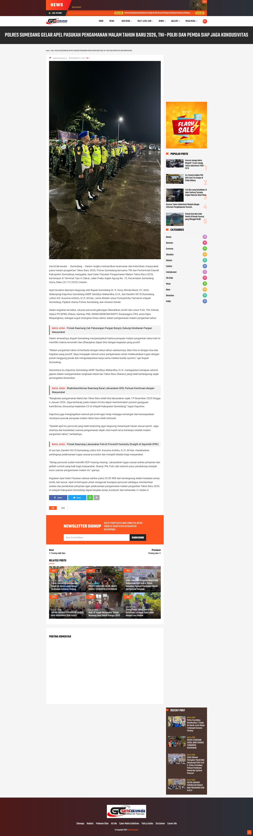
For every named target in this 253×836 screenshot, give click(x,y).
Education (170, 255)
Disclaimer (160, 823)
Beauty (168, 237)
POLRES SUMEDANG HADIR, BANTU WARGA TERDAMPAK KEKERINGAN (197, 13)
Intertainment (171, 272)
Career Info (172, 823)
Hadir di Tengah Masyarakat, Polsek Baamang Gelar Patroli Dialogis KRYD (104, 614)
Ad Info (114, 823)
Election (169, 260)
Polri (63, 508)
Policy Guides (147, 823)
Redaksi (90, 823)
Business (169, 243)
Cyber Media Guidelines (129, 823)
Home (101, 21)
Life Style (169, 278)
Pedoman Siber (102, 823)
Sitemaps (80, 823)
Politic (168, 301)
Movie (168, 284)
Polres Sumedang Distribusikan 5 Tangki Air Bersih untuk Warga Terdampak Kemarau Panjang (126, 13)
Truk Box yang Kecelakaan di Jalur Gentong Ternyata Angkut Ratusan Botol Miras (196, 192)
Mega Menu (190, 21)
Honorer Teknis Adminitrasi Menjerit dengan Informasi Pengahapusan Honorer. (182, 206)
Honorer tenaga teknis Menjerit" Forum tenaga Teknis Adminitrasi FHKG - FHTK (195, 164)
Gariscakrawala (132, 830)
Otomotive (170, 296)
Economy (169, 249)
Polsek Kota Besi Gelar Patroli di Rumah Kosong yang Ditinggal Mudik (194, 216)
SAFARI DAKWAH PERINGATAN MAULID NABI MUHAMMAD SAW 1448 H (67, 614)
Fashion (169, 266)
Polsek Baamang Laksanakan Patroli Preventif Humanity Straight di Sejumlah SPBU (113, 444)
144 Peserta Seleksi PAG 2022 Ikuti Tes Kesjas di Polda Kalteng (194, 177)
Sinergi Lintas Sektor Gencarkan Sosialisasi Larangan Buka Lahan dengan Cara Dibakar (140, 612)
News (168, 290)
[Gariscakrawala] (126, 817)
